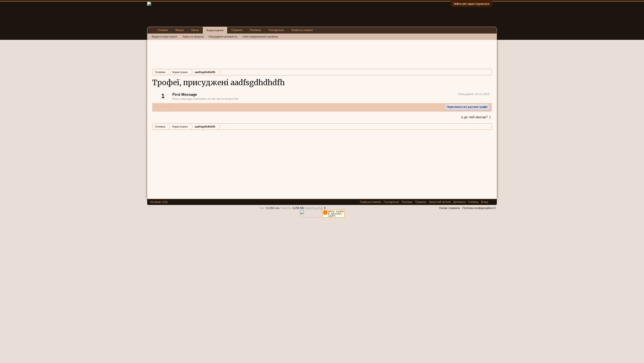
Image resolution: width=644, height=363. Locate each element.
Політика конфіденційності (479, 207)
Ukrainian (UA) (159, 201)
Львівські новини (302, 30)
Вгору (484, 201)
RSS (492, 202)
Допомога (459, 201)
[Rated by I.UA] (311, 216)
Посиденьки (276, 30)
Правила (236, 30)
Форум (179, 30)
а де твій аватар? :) (476, 117)
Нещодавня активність (223, 36)
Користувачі (215, 30)
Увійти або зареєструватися (471, 3)
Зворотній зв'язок (440, 201)
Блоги (195, 30)
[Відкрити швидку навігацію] (488, 72)
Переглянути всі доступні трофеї (467, 107)
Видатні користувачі (164, 36)
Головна (162, 30)
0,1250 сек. (273, 207)
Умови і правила (449, 207)
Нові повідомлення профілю (260, 36)
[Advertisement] (243, 53)
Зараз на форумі (193, 36)
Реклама (255, 30)
